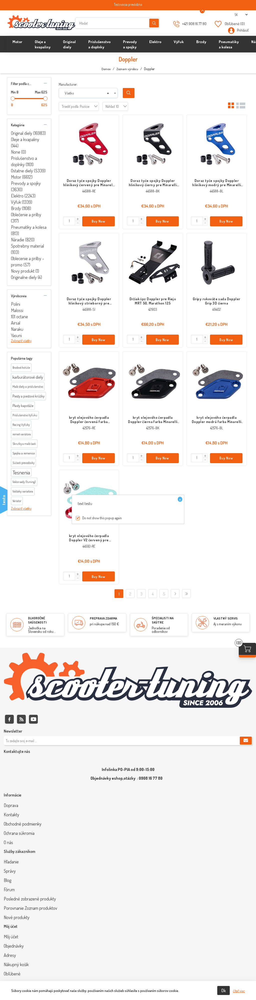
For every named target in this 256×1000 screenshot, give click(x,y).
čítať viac (239, 991)
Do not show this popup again (102, 518)
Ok (223, 990)
